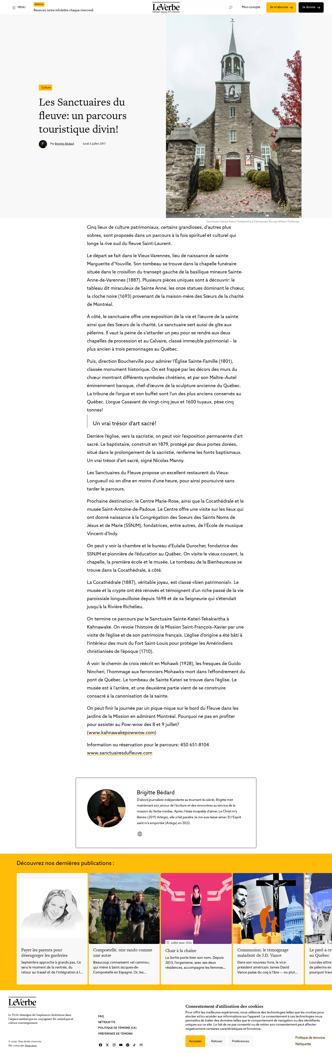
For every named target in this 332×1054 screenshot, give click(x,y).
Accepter (195, 1041)
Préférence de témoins (115, 1034)
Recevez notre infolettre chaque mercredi (63, 10)
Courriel (141, 1045)
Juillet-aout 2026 (181, 943)
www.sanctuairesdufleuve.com (119, 753)
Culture (46, 87)
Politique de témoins (310, 1038)
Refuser (216, 1041)
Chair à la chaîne (180, 951)
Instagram (114, 1045)
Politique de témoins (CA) (117, 1028)
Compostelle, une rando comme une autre (122, 952)
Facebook (100, 1045)
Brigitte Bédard (64, 144)
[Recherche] (230, 7)
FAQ (101, 1016)
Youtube (121, 1045)
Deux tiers (31, 1045)
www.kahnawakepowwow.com (122, 733)
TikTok (134, 1045)
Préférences (240, 1041)
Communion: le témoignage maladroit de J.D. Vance (262, 952)
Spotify (127, 1045)
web (140, 834)
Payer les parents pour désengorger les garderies (44, 952)
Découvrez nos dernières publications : (65, 863)
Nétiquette (106, 1022)
